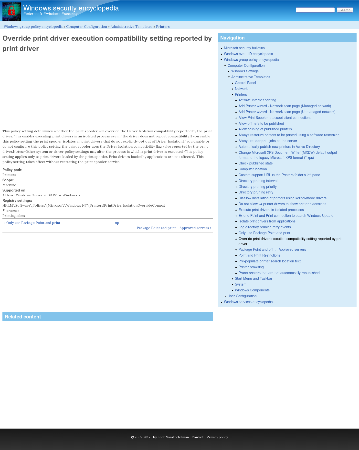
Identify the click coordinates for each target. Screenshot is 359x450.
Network (241, 88)
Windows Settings (245, 70)
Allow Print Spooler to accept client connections (275, 117)
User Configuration (242, 295)
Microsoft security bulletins (244, 47)
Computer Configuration (86, 26)
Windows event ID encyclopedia (248, 53)
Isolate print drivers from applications (267, 221)
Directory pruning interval (258, 180)
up (117, 222)
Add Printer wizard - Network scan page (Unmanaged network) (287, 111)
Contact (198, 437)
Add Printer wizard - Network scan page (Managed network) (285, 105)
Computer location (253, 168)
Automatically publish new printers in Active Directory (279, 146)
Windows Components (252, 289)
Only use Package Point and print (264, 232)
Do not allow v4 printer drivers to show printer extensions (282, 203)
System (240, 284)
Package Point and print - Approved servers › (174, 228)
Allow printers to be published (261, 123)
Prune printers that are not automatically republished (279, 272)
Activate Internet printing (257, 99)
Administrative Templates (131, 26)
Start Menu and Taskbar (253, 278)
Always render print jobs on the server (268, 140)
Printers (163, 26)
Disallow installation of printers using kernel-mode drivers (283, 197)
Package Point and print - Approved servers (272, 249)
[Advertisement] (107, 91)
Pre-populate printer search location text (270, 261)
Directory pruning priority (258, 186)
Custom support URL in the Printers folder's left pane (279, 174)
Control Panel (245, 82)
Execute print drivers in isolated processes (271, 209)
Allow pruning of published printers (265, 128)
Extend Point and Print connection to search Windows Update (286, 215)
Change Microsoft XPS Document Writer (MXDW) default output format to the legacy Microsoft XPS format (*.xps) (288, 155)
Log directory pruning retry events (265, 226)
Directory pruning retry (256, 192)
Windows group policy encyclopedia (33, 26)
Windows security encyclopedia (71, 7)
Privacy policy (217, 437)
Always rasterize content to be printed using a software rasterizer (289, 134)
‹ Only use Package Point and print (32, 222)
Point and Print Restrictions (259, 255)
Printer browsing (251, 266)
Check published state (256, 163)
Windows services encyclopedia (248, 301)
